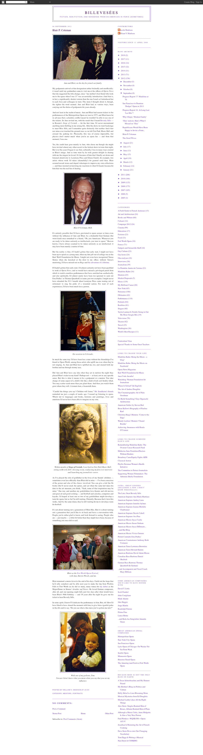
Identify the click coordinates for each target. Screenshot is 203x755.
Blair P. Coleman (61, 30)
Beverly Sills (105, 120)
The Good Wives (129, 138)
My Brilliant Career (126, 285)
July (125, 146)
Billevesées (101, 12)
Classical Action (124, 460)
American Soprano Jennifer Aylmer (132, 503)
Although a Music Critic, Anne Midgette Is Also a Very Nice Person (134, 714)
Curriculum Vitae (125, 341)
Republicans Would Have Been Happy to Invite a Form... (135, 129)
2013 (123, 74)
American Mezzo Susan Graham (130, 523)
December (127, 81)
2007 (123, 190)
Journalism (122, 264)
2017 (123, 59)
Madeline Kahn (124, 271)
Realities (121, 305)
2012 (123, 78)
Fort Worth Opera (125, 241)
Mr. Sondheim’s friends (104, 391)
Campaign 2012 (124, 224)
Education (122, 231)
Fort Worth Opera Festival (87, 573)
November (127, 85)
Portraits (78, 693)
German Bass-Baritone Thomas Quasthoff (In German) (130, 564)
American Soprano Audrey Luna (131, 500)
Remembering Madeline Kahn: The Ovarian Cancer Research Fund (132, 446)
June (125, 150)
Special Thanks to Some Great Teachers (133, 344)
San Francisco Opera (126, 643)
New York (122, 288)
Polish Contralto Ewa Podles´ (129, 536)
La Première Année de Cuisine (130, 268)
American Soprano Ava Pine (129, 516)
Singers (121, 308)
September (127, 93)
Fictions (121, 234)
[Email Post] (90, 690)
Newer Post (56, 713)
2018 (123, 55)
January (126, 169)
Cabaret (121, 221)
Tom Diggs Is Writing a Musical (130, 737)
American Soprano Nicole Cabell (131, 513)
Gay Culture (123, 251)
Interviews (122, 261)
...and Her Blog (124, 529)
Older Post (109, 713)
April (125, 158)
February (127, 166)
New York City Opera (126, 639)
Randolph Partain (125, 608)
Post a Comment (59, 708)
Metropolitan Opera (126, 636)
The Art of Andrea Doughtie (129, 389)
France (120, 244)
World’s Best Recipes (126, 331)
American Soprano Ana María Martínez (133, 496)
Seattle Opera (123, 653)
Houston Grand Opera (126, 659)
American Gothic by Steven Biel (131, 405)
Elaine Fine (122, 612)
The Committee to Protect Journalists (133, 470)
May (125, 154)
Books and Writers (125, 217)
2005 (123, 197)
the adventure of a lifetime (98, 262)
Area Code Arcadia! (126, 376)
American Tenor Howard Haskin (130, 549)
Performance (123, 298)
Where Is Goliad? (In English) (130, 385)
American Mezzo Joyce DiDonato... (132, 526)
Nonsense (122, 291)
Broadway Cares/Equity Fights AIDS (132, 457)
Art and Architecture (126, 214)
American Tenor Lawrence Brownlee (132, 546)
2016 (123, 63)
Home (83, 713)
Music (120, 281)
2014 (123, 70)
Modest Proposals (125, 278)
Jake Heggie (123, 602)
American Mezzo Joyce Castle (130, 519)
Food (120, 237)
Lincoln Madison (126, 30)
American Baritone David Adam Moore (133, 553)
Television (122, 318)
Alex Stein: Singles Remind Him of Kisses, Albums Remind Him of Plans (134, 707)
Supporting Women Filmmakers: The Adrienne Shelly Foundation (132, 475)
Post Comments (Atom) (72, 719)
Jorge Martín (123, 605)
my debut (104, 586)
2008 (123, 186)
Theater (121, 321)
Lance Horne (123, 615)
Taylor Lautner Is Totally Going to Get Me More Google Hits (133, 313)
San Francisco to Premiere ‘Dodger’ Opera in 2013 (133, 105)
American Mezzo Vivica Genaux (131, 533)
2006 (123, 194)
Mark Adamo (123, 598)
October (126, 89)
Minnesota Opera (125, 656)
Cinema (121, 227)
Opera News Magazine (127, 369)
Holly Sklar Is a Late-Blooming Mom (133, 693)
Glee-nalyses (123, 258)
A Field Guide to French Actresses (131, 210)
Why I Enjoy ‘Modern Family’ (135, 116)
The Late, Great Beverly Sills (129, 493)
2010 (123, 178)
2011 (123, 174)
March (126, 162)
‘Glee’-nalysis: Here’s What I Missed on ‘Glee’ (134, 122)
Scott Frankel (123, 592)
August (126, 142)
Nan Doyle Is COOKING (127, 740)
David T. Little (124, 588)
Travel (120, 325)
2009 (123, 182)
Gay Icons (122, 254)
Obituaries (122, 295)
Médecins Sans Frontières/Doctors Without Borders (131, 452)
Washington (123, 328)
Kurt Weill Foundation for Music (131, 372)
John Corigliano (124, 595)
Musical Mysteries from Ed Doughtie (133, 696)
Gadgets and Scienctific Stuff (129, 248)
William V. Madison (127, 33)
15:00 (86, 690)
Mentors (67, 693)
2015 (123, 66)
